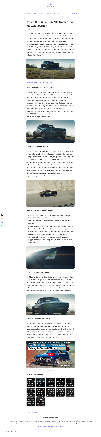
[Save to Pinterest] (2, 218)
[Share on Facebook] (2, 211)
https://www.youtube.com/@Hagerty (39, 82)
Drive (34, 13)
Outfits (74, 13)
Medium (28, 412)
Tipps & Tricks (58, 13)
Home (39, 426)
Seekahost (60, 426)
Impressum (54, 426)
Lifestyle (27, 13)
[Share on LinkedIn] (2, 222)
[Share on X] (2, 215)
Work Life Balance (45, 13)
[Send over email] (2, 226)
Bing (36, 412)
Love (67, 13)
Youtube (32, 412)
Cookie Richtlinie (46, 426)
